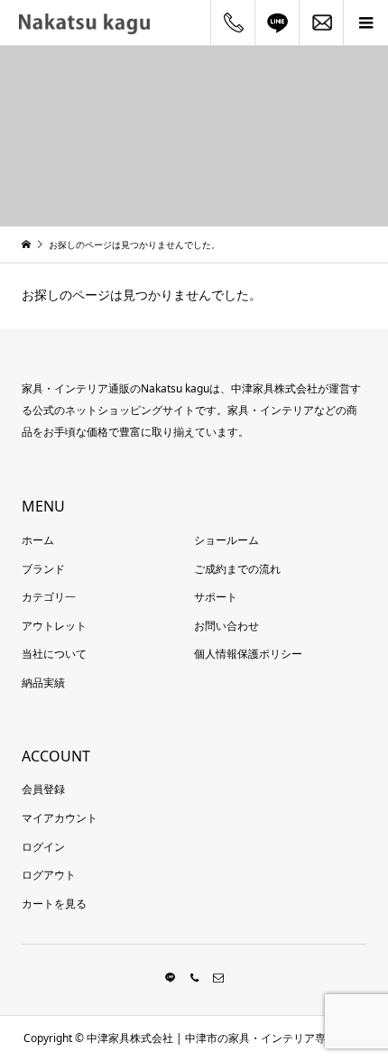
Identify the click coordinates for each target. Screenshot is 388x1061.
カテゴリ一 (49, 596)
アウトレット (54, 625)
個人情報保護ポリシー (248, 653)
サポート (215, 596)
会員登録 (43, 789)
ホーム (38, 540)
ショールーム (226, 540)
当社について (54, 653)
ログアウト (49, 874)
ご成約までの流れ (237, 569)
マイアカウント (59, 818)
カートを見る (54, 903)
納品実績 (43, 682)
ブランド (43, 569)
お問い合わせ (226, 625)
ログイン (43, 846)
